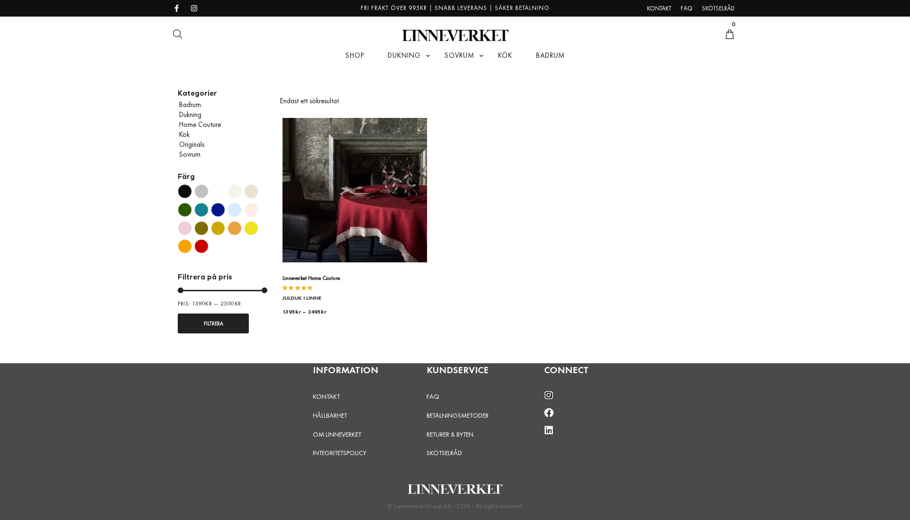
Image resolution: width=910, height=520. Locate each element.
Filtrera (213, 323)
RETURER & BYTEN (450, 434)
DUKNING (404, 55)
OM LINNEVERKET (337, 434)
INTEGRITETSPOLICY (339, 452)
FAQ (433, 396)
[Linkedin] (549, 430)
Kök (184, 134)
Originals (191, 144)
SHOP (355, 55)
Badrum (190, 104)
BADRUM (550, 55)
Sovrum (189, 154)
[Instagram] (549, 395)
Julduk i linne (301, 298)
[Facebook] (549, 413)
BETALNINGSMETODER (458, 415)
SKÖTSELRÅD (444, 452)
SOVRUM (459, 55)
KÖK (505, 55)
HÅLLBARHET (330, 415)
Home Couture (200, 124)
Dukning (190, 114)
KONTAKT (326, 396)
